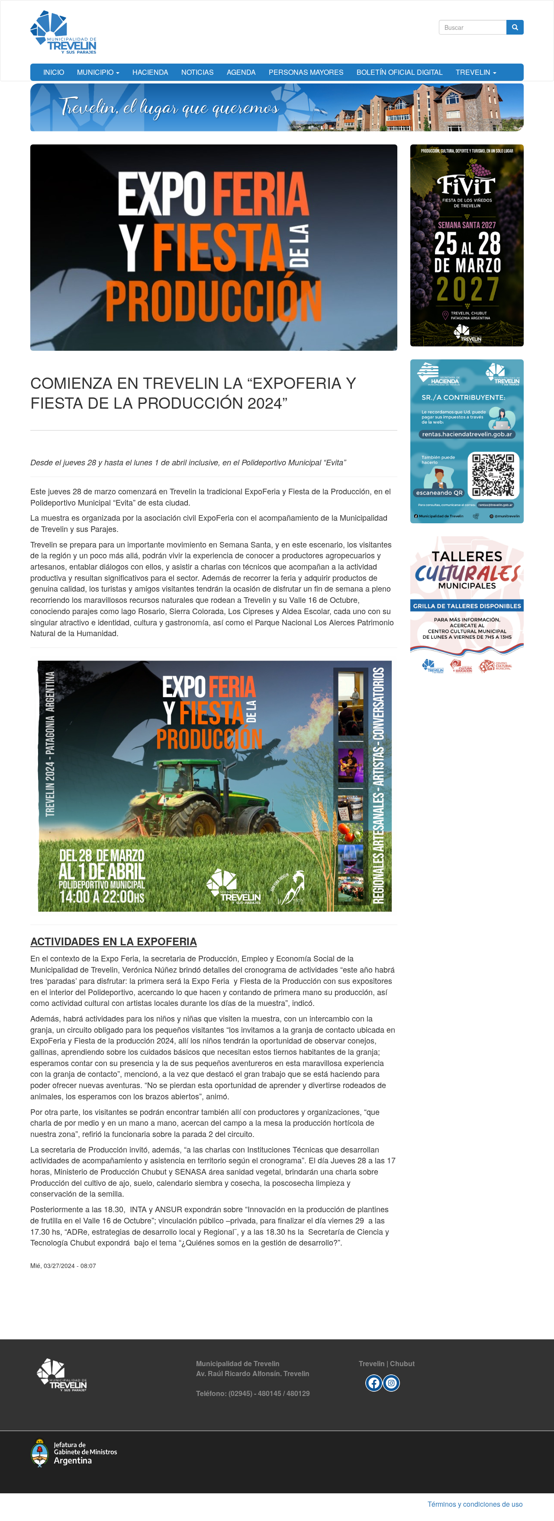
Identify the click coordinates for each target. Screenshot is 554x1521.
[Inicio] (63, 32)
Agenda (241, 72)
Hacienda (150, 72)
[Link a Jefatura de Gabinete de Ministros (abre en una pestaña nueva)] (73, 1451)
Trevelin (474, 72)
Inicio (53, 72)
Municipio (96, 72)
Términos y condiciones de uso (475, 1504)
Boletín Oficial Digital (400, 72)
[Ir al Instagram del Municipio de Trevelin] (391, 1382)
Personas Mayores (306, 72)
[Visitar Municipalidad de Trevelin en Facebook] (374, 1382)
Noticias (197, 72)
